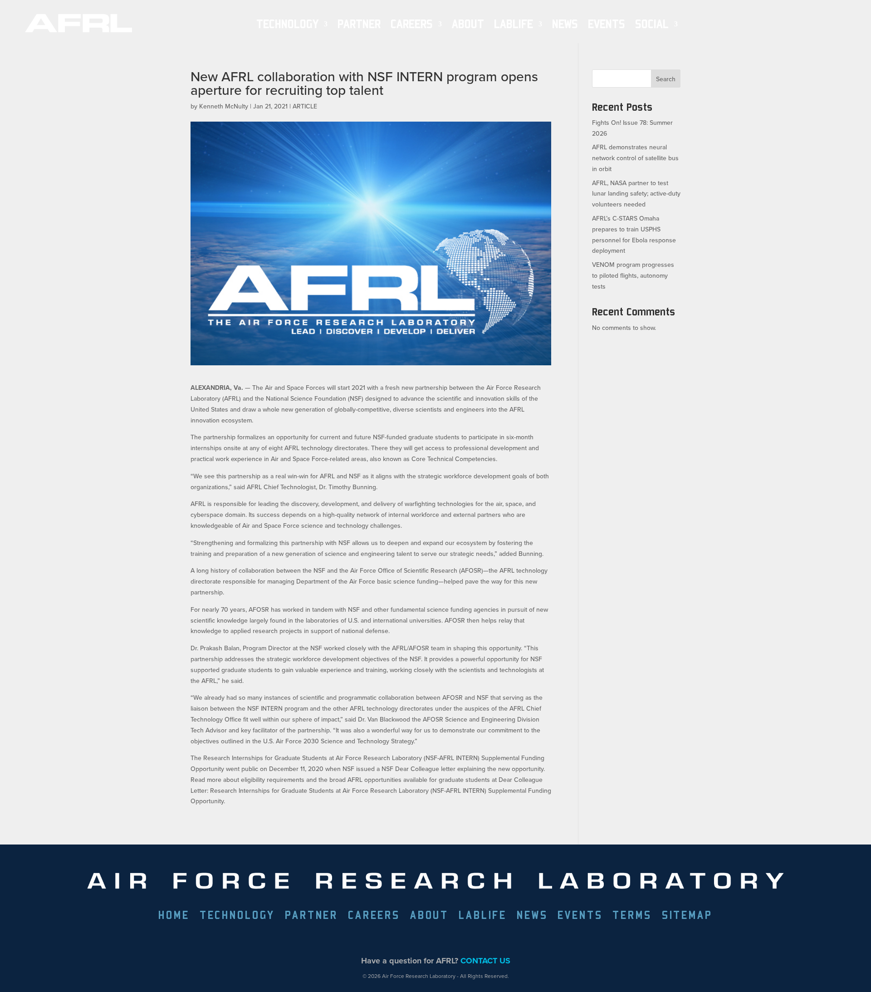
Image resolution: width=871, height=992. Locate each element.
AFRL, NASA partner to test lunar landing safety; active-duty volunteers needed (636, 193)
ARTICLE (305, 106)
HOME (173, 916)
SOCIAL (652, 24)
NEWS (565, 24)
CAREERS (374, 916)
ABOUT (468, 24)
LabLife (513, 24)
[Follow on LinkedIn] (425, 938)
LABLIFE (483, 916)
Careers (412, 24)
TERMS (631, 916)
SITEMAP (687, 916)
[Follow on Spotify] (487, 938)
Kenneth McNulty (223, 106)
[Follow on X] (404, 938)
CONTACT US (485, 961)
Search (665, 78)
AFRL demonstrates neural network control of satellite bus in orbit (635, 157)
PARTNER (359, 24)
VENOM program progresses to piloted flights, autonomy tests (633, 275)
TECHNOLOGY (287, 24)
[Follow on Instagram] (446, 938)
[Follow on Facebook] (383, 938)
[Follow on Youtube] (467, 938)
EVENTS (606, 24)
